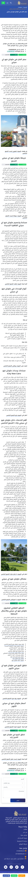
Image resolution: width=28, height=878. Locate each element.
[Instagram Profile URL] (11, 867)
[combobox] (23, 783)
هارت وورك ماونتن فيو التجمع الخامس (14, 644)
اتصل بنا (21, 876)
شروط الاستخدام (22, 838)
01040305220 (12, 49)
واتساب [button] (23, 54)
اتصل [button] (15, 54)
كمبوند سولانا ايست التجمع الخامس (16, 217)
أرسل (18, 800)
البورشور (5, 876)
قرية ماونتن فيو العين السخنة (16, 651)
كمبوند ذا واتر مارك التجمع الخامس (11, 574)
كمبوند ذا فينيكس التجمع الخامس (11, 599)
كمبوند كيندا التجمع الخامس (13, 727)
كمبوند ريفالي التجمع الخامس (12, 366)
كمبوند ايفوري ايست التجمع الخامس (16, 152)
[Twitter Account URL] (17, 867)
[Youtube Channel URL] (5, 867)
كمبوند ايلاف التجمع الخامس (13, 284)
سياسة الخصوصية (22, 841)
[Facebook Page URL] (22, 867)
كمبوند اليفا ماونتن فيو (18, 660)
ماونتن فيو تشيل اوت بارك (17, 657)
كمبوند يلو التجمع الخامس (13, 415)
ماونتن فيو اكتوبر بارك (18, 658)
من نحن (25, 832)
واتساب (13, 876)
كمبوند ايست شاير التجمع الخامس (11, 759)
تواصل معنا (24, 835)
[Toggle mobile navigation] (7, 3)
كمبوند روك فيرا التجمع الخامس (12, 698)
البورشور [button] (6, 54)
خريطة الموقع (23, 844)
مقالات (25, 829)
